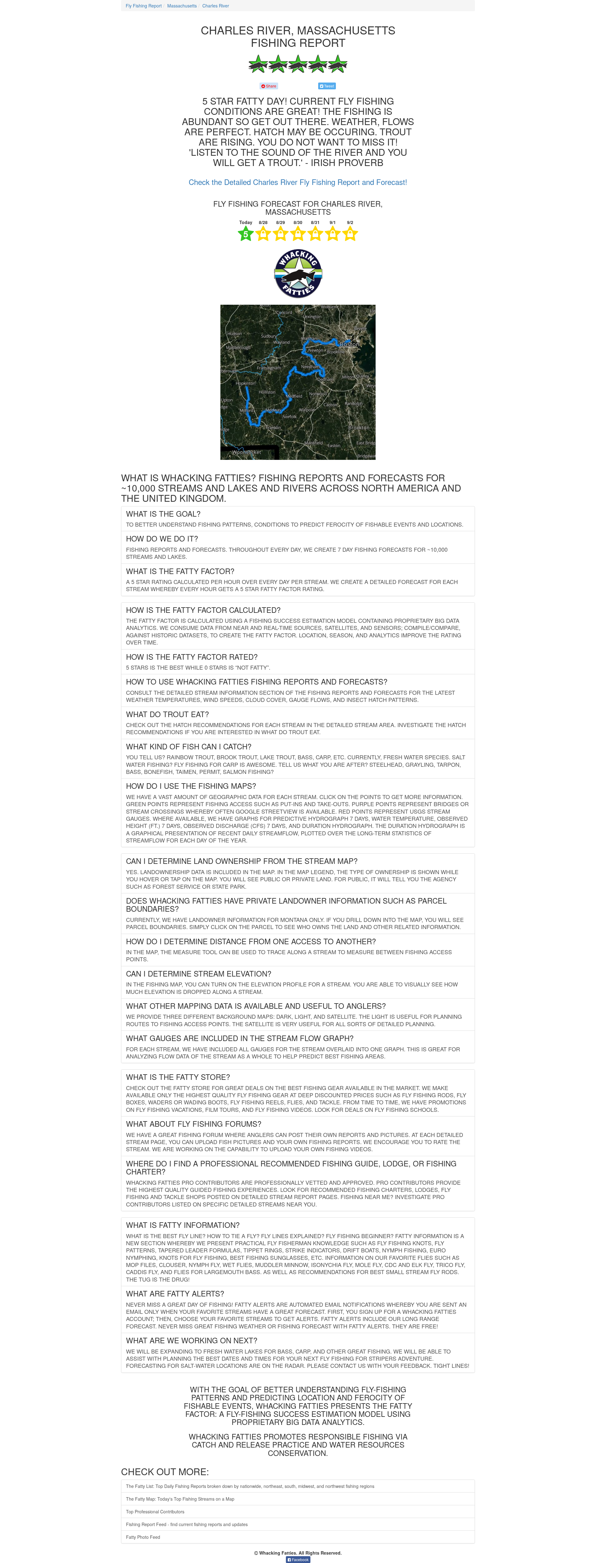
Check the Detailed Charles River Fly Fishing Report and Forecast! (298, 181)
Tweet (328, 85)
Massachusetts (182, 5)
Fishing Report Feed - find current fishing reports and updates (187, 1524)
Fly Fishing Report (144, 5)
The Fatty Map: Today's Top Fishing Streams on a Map (180, 1499)
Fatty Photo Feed (143, 1537)
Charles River (215, 5)
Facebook (300, 1559)
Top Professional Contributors (155, 1511)
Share (270, 85)
